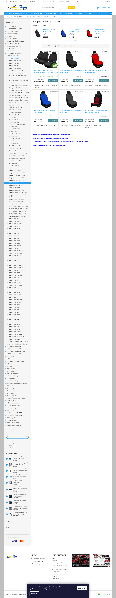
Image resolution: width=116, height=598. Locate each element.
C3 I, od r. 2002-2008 (14, 129)
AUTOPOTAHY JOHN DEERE (16, 265)
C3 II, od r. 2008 (13, 131)
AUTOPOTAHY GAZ (14, 238)
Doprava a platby (56, 574)
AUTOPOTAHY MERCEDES (15, 285)
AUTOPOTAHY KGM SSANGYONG (17, 268)
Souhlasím (81, 588)
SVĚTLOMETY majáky (12, 403)
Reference (55, 576)
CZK (100, 1)
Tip (11, 448)
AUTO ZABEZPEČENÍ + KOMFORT (15, 41)
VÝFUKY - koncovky (12, 420)
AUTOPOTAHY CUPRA (14, 219)
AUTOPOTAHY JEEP (14, 263)
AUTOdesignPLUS (39, 564)
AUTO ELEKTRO (11, 36)
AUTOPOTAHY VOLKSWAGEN (16, 337)
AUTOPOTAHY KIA (13, 270)
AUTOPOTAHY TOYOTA (15, 332)
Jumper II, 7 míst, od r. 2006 (16, 178)
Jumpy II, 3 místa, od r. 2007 (16, 183)
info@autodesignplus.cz (40, 559)
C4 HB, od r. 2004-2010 (15, 148)
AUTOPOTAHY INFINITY (15, 256)
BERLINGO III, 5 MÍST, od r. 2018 (17, 95)
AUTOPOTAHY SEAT (14, 312)
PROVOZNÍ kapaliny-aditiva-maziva (16, 398)
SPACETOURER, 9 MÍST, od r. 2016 (18, 214)
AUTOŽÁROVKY (11, 356)
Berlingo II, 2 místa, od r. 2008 (17, 78)
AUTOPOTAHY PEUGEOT (15, 300)
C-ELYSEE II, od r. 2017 (15, 110)
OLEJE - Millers (11, 386)
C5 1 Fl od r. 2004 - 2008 (15, 161)
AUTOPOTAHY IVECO (14, 260)
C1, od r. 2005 (12, 117)
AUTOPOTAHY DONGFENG (16, 231)
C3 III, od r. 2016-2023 (14, 139)
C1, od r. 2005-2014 (14, 120)
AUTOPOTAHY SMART (15, 315)
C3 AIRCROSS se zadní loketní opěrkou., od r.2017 (17, 125)
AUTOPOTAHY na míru (13, 58)
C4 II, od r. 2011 (13, 151)
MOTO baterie (11, 369)
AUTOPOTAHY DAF (14, 226)
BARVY (8, 359)
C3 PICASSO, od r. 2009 (15, 143)
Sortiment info (56, 579)
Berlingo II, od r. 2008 (14, 88)
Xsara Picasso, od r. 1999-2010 (17, 216)
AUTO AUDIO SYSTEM (12, 34)
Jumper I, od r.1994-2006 (15, 170)
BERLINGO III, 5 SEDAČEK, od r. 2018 (18, 98)
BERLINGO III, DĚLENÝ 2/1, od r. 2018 (18, 103)
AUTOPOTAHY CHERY (14, 248)
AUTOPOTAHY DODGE (14, 228)
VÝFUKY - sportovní (12, 418)
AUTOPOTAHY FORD (14, 236)
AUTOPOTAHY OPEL (14, 297)
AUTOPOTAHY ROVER (14, 307)
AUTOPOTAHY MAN (14, 280)
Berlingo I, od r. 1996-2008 (16, 71)
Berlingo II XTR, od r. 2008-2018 (17, 75)
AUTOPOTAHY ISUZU (14, 258)
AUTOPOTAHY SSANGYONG (16, 317)
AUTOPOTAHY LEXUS (14, 278)
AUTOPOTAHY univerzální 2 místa (16, 351)
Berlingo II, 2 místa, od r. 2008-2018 (18, 80)
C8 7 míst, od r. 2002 (14, 166)
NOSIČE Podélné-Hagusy (13, 381)
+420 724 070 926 (38, 561)
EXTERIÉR (9, 364)
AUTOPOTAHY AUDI (14, 63)
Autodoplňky (10, 48)
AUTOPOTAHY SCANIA (15, 310)
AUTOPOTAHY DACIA (14, 221)
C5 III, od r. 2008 (13, 163)
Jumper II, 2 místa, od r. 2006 (17, 173)
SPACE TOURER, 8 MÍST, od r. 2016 (18, 206)
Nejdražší (56, 46)
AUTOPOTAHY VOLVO (14, 339)
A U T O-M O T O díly (12, 31)
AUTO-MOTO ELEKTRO (13, 44)
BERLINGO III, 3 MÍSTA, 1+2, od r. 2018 (19, 93)
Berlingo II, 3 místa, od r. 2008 (17, 83)
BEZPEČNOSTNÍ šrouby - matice (15, 361)
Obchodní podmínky (64, 1)
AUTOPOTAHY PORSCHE (15, 302)
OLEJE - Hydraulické (12, 391)
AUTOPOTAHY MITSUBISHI (16, 290)
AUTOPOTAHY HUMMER (15, 243)
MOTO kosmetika (11, 371)
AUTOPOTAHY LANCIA (14, 273)
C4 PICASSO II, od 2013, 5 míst (17, 158)
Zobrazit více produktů (70, 40)
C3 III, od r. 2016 (13, 136)
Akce (11, 444)
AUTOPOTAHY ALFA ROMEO (16, 61)
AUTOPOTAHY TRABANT (15, 334)
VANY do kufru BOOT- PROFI (14, 413)
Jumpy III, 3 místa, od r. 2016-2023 (18, 193)
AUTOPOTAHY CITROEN (15, 68)
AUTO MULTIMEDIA (12, 39)
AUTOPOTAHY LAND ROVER (16, 275)
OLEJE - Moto (10, 393)
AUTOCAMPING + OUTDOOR (14, 46)
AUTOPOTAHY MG (13, 288)
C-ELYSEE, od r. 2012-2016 (16, 112)
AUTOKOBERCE (11, 51)
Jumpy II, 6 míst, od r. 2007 (16, 185)
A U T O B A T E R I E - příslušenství (16, 29)
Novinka (12, 446)
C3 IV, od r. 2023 (13, 141)
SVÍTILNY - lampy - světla (13, 405)
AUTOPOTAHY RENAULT (15, 305)
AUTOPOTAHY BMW (14, 66)
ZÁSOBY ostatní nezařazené (14, 425)
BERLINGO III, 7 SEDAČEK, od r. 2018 (18, 100)
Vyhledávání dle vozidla (13, 423)
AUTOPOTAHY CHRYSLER (15, 253)
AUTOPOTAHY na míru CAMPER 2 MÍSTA (17, 342)
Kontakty (52, 1)
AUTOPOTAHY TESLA (14, 329)
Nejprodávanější (67, 46)
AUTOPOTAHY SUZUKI (15, 322)
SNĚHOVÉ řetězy (11, 401)
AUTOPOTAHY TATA (14, 327)
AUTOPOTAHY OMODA (15, 295)
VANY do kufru (10, 410)
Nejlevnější (47, 46)
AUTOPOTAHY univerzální (14, 347)
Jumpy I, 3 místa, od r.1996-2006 (17, 180)
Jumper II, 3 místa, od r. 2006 (17, 175)
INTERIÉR (9, 366)
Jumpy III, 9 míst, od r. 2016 (16, 199)
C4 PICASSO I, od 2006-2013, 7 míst (18, 156)
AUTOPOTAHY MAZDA (14, 283)
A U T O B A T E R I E (12, 26)
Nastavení (34, 594)
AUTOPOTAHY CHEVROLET (16, 251)
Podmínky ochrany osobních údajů (59, 566)
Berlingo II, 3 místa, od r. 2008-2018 (18, 85)
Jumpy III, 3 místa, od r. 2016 (16, 190)
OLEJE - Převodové (12, 396)
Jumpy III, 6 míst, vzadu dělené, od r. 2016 (19, 196)
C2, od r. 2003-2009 (14, 122)
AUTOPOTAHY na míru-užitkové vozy (17, 344)
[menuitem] (16, 13)
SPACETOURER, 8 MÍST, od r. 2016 (18, 211)
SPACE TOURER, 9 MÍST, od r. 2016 (18, 209)
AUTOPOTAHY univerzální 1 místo (16, 349)
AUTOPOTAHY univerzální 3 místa (16, 354)
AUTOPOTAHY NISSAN (15, 292)
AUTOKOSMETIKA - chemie (14, 53)
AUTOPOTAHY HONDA (14, 241)
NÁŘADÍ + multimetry (12, 376)
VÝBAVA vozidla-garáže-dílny (14, 415)
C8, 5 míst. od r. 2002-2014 (16, 168)
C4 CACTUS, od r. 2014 (15, 146)
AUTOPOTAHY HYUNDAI (15, 246)
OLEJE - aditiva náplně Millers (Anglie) (17, 383)
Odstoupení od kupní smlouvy (60, 569)
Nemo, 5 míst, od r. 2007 (15, 204)
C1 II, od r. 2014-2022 (14, 115)
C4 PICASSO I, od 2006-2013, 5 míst (18, 153)
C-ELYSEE (11, 105)
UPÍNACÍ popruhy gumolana (14, 408)
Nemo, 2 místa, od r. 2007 (16, 202)
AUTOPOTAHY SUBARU (15, 319)
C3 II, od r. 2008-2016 (14, 134)
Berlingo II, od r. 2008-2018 (16, 90)
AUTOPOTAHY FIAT (14, 233)
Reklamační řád (56, 572)
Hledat (71, 7)
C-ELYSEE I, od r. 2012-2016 (16, 108)
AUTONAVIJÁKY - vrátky (13, 56)
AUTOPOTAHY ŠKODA (14, 324)
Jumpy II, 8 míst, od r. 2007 (16, 188)
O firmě (44, 1)
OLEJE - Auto (10, 388)
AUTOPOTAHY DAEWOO (15, 224)
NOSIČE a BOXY (11, 378)
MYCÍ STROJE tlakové (12, 373)
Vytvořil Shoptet (105, 594)
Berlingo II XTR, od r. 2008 (16, 73)
